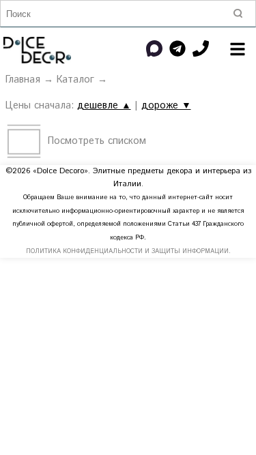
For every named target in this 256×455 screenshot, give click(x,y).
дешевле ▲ (104, 106)
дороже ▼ (166, 106)
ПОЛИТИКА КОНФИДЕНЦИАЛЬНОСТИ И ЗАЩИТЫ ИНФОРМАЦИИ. (128, 251)
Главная (22, 80)
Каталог (75, 80)
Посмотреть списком (97, 141)
